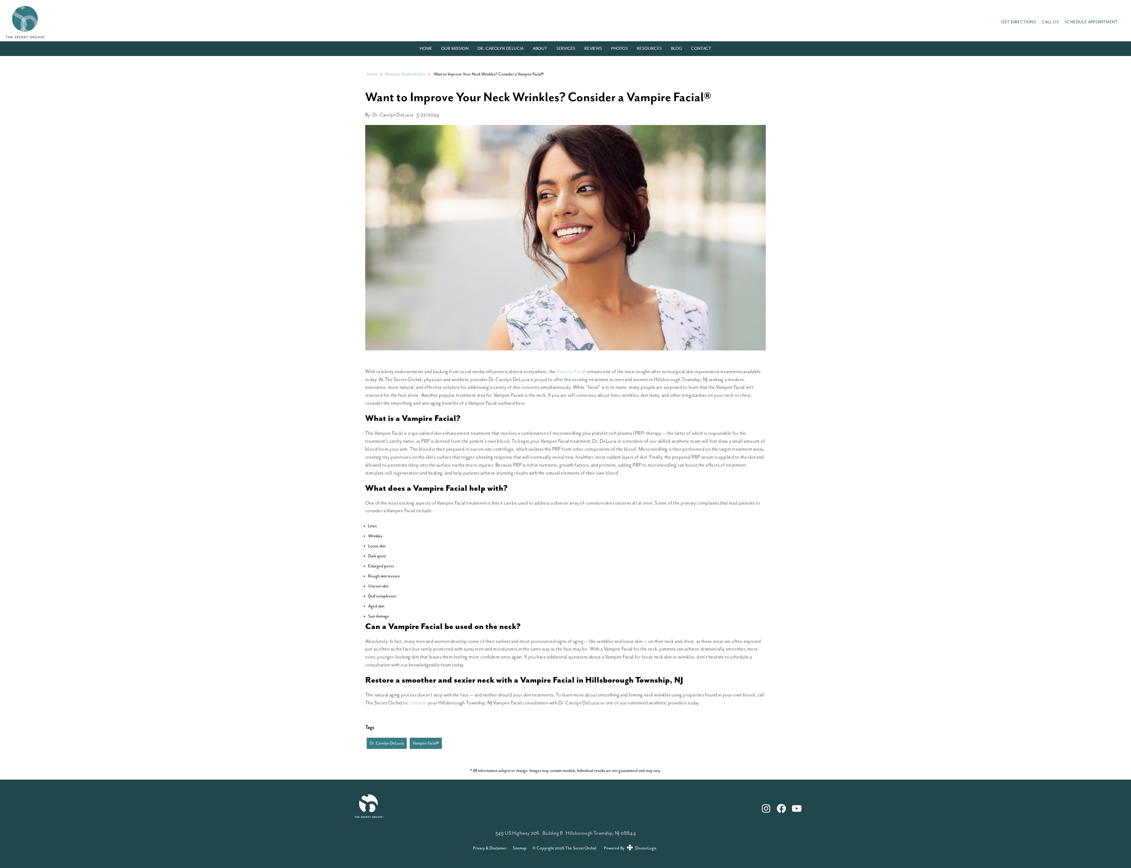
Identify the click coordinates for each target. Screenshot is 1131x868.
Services (566, 48)
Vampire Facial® (426, 743)
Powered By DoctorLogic (630, 848)
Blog (676, 48)
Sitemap (520, 848)
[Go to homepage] (496, 22)
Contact (701, 48)
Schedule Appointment (1091, 22)
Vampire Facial (571, 372)
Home (426, 48)
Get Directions (1018, 22)
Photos (619, 48)
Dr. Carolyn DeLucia (500, 48)
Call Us (1050, 22)
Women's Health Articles (405, 74)
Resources (649, 48)
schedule (418, 703)
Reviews (593, 48)
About (540, 48)
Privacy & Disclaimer (490, 848)
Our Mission (455, 48)
